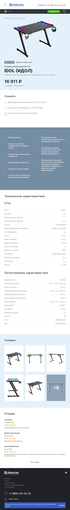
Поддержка (54, 11)
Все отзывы (35, 462)
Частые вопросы (9, 483)
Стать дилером (9, 487)
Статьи (6, 480)
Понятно (62, 505)
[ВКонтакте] (66, 472)
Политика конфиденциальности (14, 485)
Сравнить (9, 85)
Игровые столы (10, 18)
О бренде (7, 478)
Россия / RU (62, 5)
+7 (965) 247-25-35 (43, 5)
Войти (55, 5)
